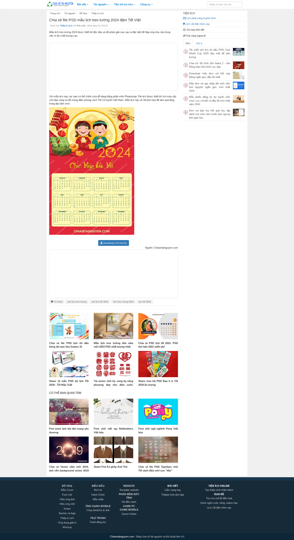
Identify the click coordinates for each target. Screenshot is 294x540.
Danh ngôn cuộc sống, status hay (219, 502)
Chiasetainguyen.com (122, 536)
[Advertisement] (113, 67)
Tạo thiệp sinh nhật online (219, 489)
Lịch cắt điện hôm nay (197, 23)
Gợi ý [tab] (199, 43)
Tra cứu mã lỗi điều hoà (219, 498)
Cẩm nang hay (173, 489)
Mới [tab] (188, 43)
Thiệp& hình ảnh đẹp (172, 494)
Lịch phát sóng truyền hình (201, 18)
